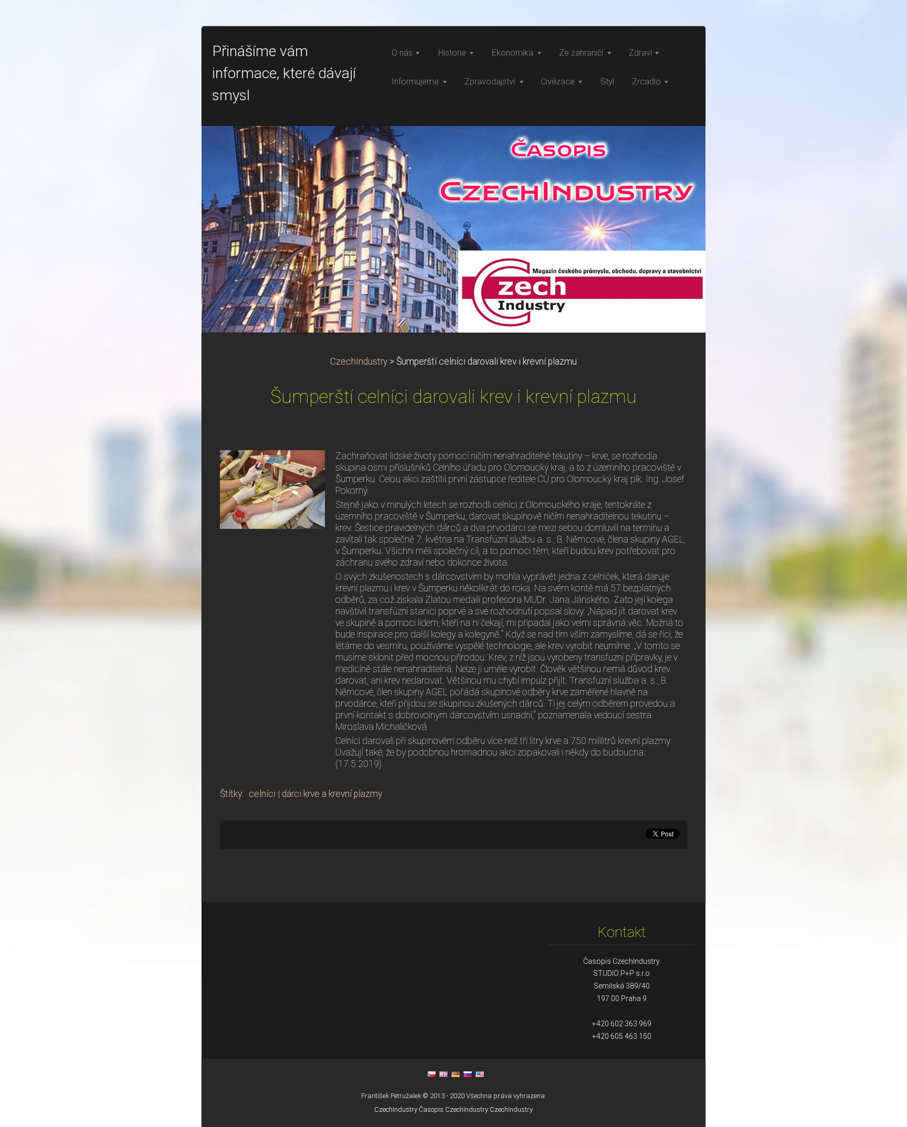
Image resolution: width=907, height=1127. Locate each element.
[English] (443, 1074)
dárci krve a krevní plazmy (332, 794)
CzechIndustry (358, 361)
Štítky (231, 794)
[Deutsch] (455, 1074)
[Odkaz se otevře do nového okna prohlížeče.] (272, 488)
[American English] (480, 1074)
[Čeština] (431, 1074)
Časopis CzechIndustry (453, 1109)
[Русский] (467, 1074)
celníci (262, 794)
